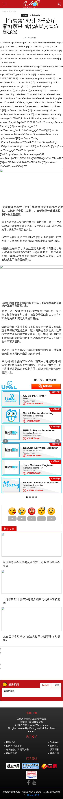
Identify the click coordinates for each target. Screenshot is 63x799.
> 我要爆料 (53, 749)
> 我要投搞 (53, 753)
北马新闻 (12, 11)
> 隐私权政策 (10, 753)
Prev (5, 441)
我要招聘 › (48, 386)
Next (57, 441)
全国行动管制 (35, 15)
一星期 (56, 685)
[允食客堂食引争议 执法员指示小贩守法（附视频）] (31, 619)
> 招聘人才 (53, 745)
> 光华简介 (53, 742)
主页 (4, 11)
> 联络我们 (9, 742)
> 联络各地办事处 (13, 745)
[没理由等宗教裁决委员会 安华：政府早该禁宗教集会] (31, 545)
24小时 (45, 685)
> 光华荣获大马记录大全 (16, 749)
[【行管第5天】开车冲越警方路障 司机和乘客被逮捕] (31, 582)
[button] (59, 4)
